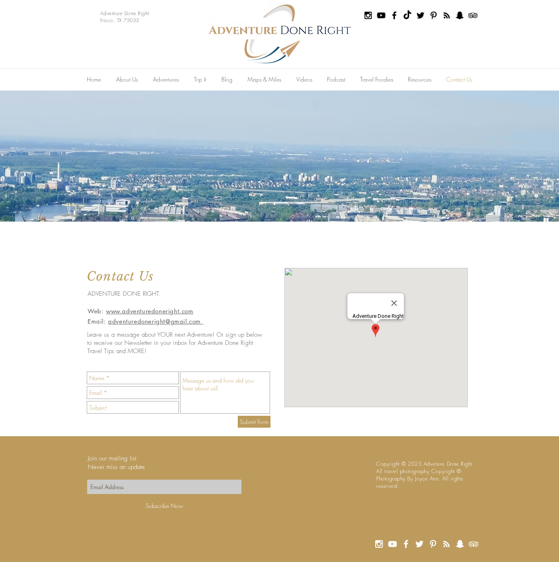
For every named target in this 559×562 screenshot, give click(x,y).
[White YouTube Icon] (392, 544)
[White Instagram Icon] (379, 544)
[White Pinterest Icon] (433, 544)
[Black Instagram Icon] (368, 15)
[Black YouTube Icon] (381, 15)
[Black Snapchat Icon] (460, 15)
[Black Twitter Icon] (420, 15)
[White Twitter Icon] (419, 544)
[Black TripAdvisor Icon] (473, 15)
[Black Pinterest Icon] (433, 15)
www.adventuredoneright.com (150, 311)
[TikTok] (407, 15)
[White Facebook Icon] (406, 544)
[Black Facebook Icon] (394, 15)
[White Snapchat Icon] (460, 544)
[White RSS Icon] (446, 544)
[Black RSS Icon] (447, 15)
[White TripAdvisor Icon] (473, 544)
